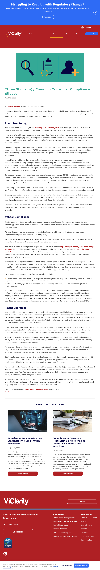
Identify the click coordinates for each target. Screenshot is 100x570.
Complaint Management (63, 532)
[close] (95, 12)
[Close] (97, 565)
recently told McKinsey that (47, 128)
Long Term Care (87, 536)
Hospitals (85, 529)
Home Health (86, 540)
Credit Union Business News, (37, 389)
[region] (50, 565)
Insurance (85, 532)
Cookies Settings (66, 565)
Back (7, 392)
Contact (82, 501)
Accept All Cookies (81, 565)
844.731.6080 (14, 525)
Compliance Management (64, 518)
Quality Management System (65, 536)
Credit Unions (86, 525)
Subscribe (18, 532)
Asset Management (89, 518)
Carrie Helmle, (14, 106)
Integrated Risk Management (65, 521)
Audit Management (61, 525)
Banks (83, 521)
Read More (48, 17)
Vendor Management (61, 529)
